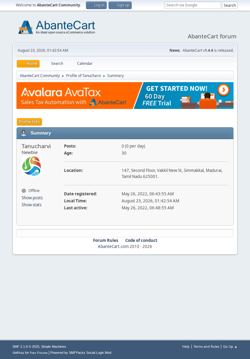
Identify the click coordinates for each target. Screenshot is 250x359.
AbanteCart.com (113, 246)
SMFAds (18, 352)
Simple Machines (53, 346)
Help (186, 346)
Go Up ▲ (230, 346)
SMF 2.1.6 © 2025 (25, 346)
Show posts (32, 197)
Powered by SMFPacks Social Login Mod (80, 352)
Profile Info (29, 121)
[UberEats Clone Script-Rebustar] (24, 180)
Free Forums (39, 352)
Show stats (31, 204)
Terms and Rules (206, 346)
